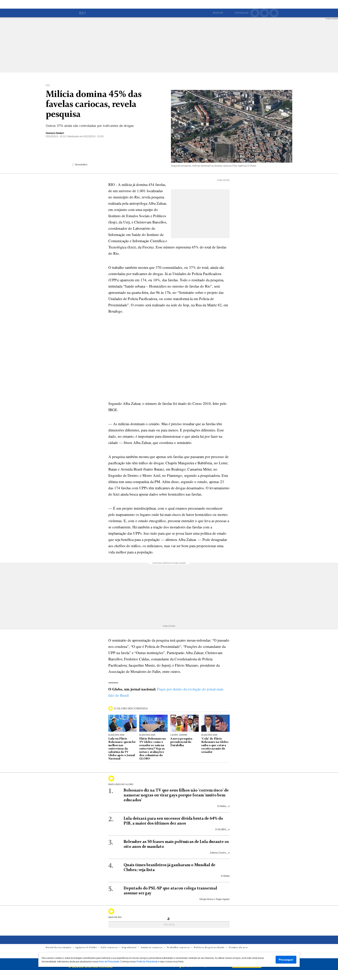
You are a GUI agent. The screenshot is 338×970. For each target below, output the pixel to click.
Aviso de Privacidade (109, 961)
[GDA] (285, 943)
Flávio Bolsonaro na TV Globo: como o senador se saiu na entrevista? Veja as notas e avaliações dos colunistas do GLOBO (152, 748)
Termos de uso (238, 947)
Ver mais (169, 924)
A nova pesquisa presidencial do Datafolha (181, 742)
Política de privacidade (209, 947)
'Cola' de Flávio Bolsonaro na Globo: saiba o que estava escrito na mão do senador (215, 745)
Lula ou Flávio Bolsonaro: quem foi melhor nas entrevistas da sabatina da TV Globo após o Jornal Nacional (121, 748)
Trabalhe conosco (178, 947)
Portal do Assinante (59, 947)
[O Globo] (64, 13)
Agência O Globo (86, 947)
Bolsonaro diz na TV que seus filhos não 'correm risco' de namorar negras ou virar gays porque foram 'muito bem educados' (176, 795)
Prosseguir (286, 959)
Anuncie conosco (152, 947)
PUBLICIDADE (332, 19)
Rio (82, 13)
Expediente (129, 947)
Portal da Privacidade (147, 961)
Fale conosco (110, 947)
